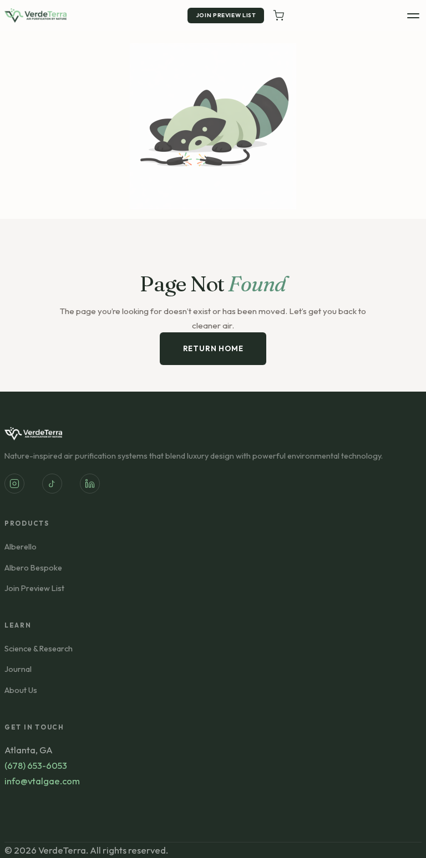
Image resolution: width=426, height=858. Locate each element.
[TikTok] (52, 484)
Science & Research (38, 649)
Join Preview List (226, 15)
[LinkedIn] (90, 484)
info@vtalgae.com (42, 781)
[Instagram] (14, 484)
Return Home (213, 348)
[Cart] (278, 15)
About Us (20, 690)
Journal (18, 669)
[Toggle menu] (413, 15)
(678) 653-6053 (35, 765)
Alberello (20, 547)
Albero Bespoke (33, 568)
